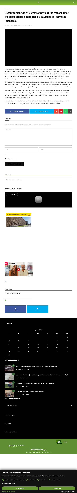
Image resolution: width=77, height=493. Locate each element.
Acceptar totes (20, 488)
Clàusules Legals (10, 415)
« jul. (6, 357)
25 (18, 351)
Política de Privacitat (8, 491)
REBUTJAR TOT (57, 488)
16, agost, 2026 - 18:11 (22, 386)
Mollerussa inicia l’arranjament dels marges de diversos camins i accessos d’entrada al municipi (42, 375)
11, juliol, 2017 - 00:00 (26, 25)
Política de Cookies (10, 432)
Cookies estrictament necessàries (14, 480)
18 (18, 347)
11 (18, 344)
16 (67, 344)
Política (7, 9)
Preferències (43, 480)
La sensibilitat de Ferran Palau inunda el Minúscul (30, 391)
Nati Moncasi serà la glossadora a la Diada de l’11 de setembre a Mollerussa (36, 366)
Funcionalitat (55, 480)
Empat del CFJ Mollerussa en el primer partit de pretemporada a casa (35, 383)
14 (47, 344)
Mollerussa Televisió (13, 25)
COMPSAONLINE (71, 491)
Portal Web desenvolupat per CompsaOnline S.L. (38, 452)
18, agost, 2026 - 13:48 (22, 378)
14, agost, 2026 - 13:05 (22, 394)
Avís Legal (8, 423)
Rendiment (32, 480)
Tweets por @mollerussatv (13, 293)
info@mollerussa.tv (20, 445)
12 (28, 344)
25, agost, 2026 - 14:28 (22, 369)
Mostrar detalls (9, 483)
